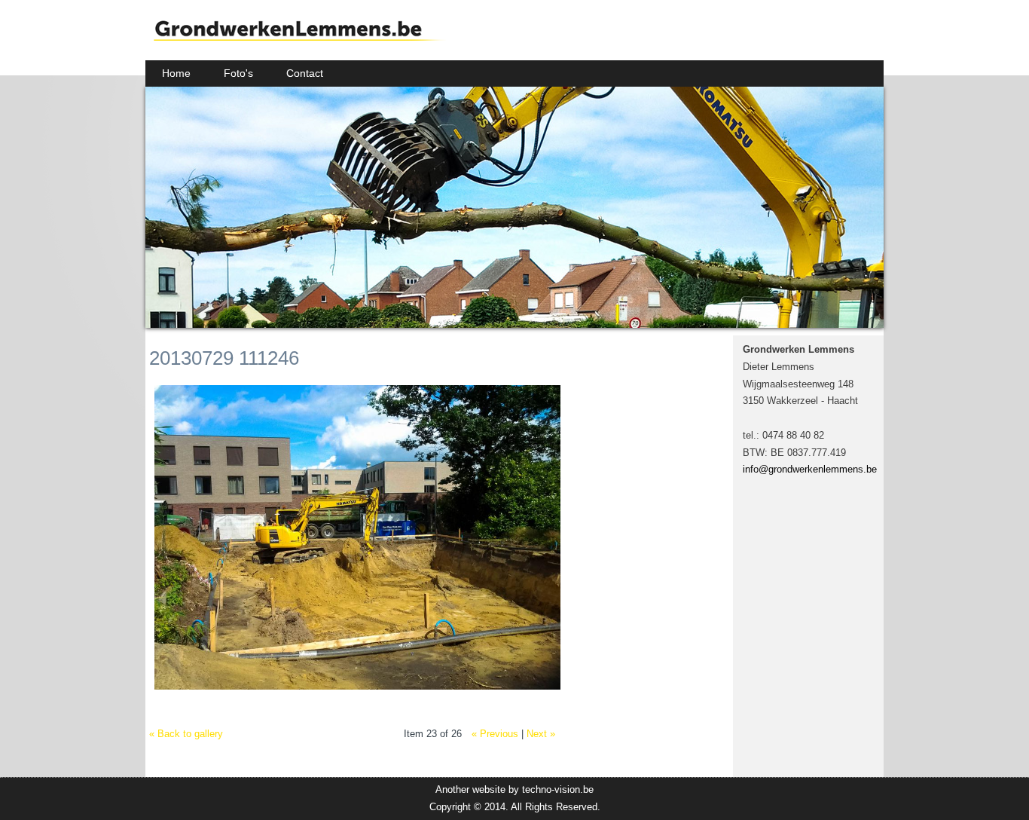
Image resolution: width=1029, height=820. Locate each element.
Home (176, 73)
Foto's (238, 73)
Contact (304, 73)
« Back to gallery (186, 733)
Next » (541, 733)
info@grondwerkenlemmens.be (810, 469)
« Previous (495, 733)
